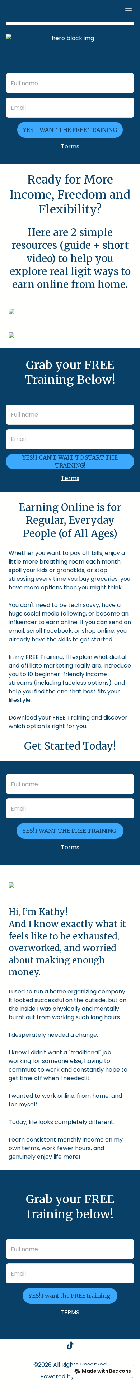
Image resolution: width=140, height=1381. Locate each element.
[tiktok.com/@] (70, 1346)
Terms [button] (70, 146)
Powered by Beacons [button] (70, 1376)
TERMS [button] (70, 1312)
